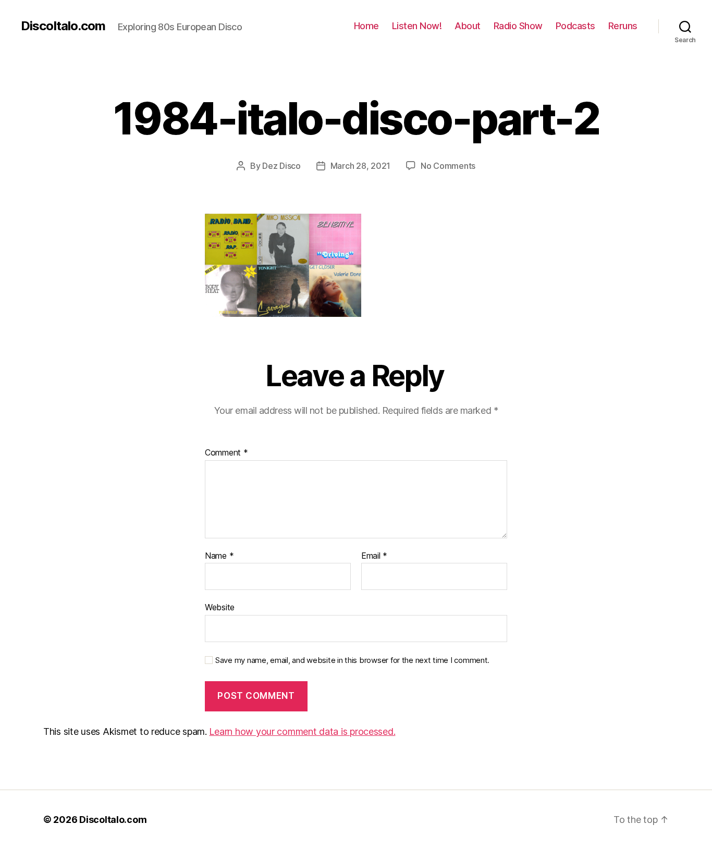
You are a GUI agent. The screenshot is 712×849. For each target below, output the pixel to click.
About (468, 25)
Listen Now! (417, 25)
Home (366, 25)
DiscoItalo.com (63, 26)
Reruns (622, 25)
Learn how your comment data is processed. (302, 731)
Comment (226, 453)
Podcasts (575, 25)
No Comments (448, 166)
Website (220, 607)
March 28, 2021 (360, 166)
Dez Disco (281, 166)
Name (219, 556)
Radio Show (518, 25)
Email (374, 556)
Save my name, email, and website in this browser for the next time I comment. (352, 660)
